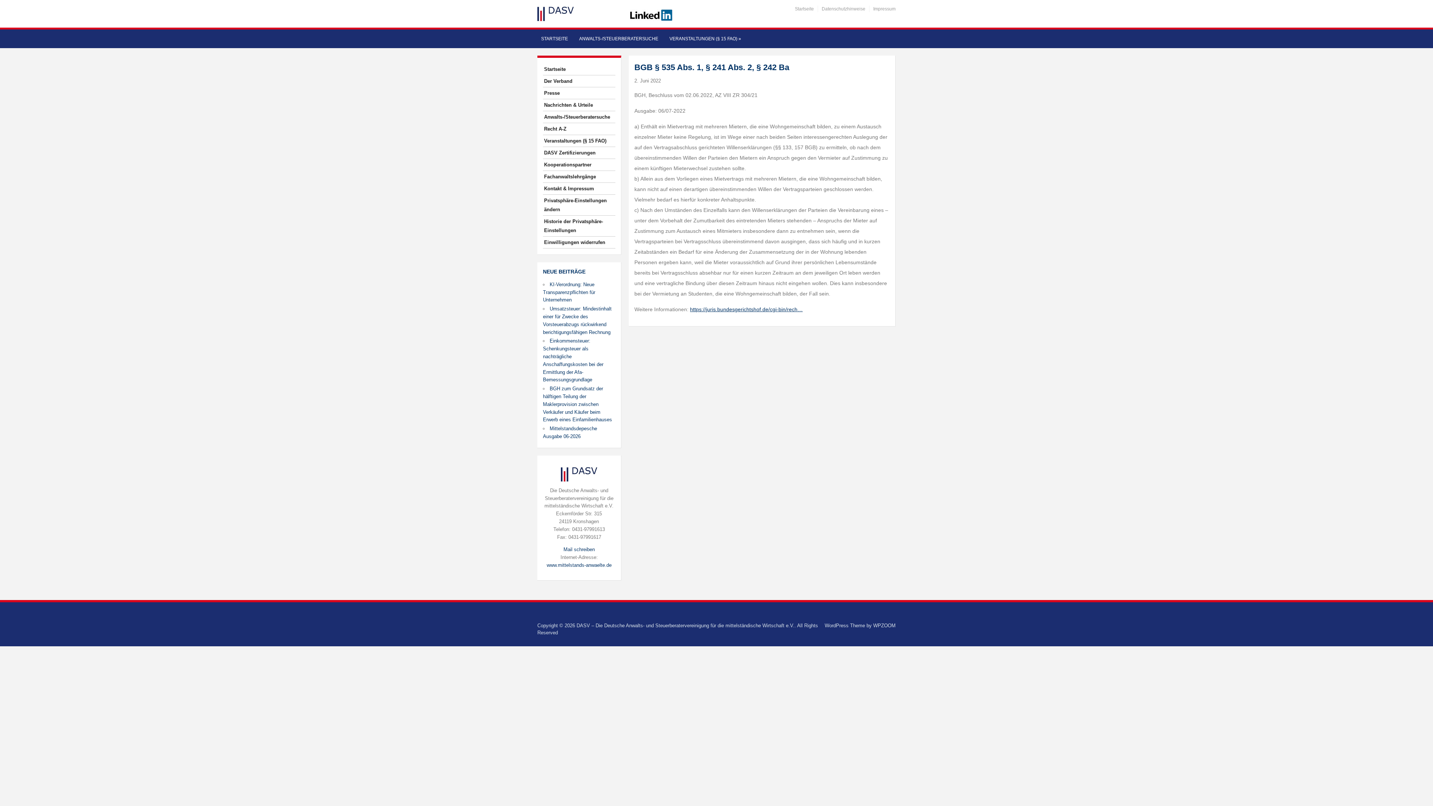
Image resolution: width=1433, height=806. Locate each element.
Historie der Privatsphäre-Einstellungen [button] (573, 226)
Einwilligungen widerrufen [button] (574, 242)
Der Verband (558, 81)
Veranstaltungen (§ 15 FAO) (705, 38)
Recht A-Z (555, 129)
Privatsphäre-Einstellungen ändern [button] (575, 205)
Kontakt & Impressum (569, 188)
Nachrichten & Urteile (568, 105)
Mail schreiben (579, 549)
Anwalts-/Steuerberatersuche (618, 38)
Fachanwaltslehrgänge (570, 176)
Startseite (804, 9)
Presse (552, 93)
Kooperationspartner (567, 165)
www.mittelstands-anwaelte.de (579, 565)
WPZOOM (884, 625)
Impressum (884, 9)
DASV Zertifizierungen (570, 153)
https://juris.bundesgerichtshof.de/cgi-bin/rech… (746, 309)
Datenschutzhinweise (843, 9)
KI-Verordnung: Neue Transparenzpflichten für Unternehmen (569, 292)
